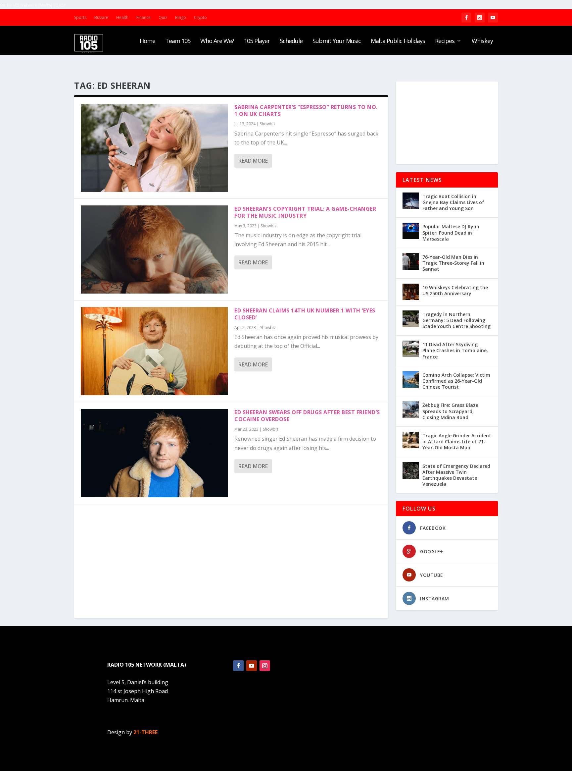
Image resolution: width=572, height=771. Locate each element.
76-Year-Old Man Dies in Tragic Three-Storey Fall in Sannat (453, 263)
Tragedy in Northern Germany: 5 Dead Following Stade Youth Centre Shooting (456, 320)
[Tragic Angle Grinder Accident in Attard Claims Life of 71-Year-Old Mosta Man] (411, 440)
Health (122, 17)
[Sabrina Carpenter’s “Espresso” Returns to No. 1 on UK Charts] (154, 148)
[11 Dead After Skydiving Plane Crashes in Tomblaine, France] (411, 349)
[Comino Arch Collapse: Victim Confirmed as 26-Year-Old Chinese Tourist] (411, 379)
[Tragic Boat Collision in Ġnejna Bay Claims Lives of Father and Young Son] (411, 201)
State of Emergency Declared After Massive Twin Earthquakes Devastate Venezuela (456, 475)
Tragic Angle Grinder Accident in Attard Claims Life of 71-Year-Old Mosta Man (456, 441)
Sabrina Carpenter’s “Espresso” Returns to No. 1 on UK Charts (306, 110)
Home (147, 41)
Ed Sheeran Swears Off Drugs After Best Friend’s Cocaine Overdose (307, 416)
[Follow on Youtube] (251, 665)
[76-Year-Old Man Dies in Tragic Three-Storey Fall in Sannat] (411, 261)
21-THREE (145, 732)
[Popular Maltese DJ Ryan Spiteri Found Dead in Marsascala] (411, 231)
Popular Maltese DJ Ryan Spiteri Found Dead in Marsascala (450, 232)
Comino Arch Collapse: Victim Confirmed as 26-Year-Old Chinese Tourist (456, 381)
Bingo (180, 17)
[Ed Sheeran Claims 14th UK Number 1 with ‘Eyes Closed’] (154, 351)
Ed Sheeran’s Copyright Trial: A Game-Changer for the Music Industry (305, 212)
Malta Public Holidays (398, 41)
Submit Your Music (336, 41)
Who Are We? (217, 41)
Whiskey (482, 41)
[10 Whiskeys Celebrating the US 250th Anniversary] (411, 292)
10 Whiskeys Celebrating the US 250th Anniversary (455, 290)
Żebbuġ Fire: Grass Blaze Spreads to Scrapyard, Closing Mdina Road (450, 411)
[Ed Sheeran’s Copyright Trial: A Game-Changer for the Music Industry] (154, 249)
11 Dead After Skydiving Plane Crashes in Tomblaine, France (455, 350)
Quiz (163, 17)
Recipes (444, 41)
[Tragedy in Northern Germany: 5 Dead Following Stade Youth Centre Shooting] (411, 318)
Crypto (200, 17)
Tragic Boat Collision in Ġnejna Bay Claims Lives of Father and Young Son (453, 202)
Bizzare (101, 17)
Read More (253, 160)
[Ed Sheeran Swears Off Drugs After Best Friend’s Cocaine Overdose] (154, 453)
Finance (143, 17)
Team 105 (177, 41)
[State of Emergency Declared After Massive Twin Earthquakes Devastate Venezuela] (411, 470)
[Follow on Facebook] (238, 665)
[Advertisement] (447, 123)
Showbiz (267, 124)
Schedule (291, 41)
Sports (80, 17)
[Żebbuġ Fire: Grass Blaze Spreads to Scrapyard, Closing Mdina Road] (411, 409)
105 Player (257, 41)
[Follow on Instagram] (265, 665)
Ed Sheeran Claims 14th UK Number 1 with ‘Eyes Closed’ (304, 314)
